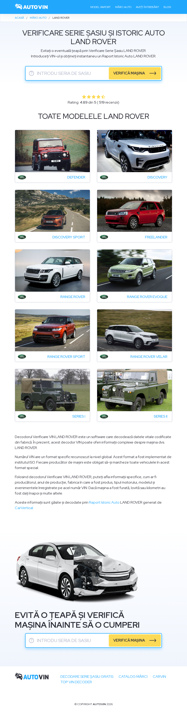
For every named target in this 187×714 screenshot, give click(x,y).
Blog (167, 7)
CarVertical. (24, 507)
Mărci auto (123, 7)
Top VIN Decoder (76, 682)
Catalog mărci (133, 676)
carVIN (159, 676)
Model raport (100, 7)
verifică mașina (129, 73)
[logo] (31, 7)
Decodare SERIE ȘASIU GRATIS (86, 676)
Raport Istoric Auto (104, 502)
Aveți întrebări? (147, 7)
